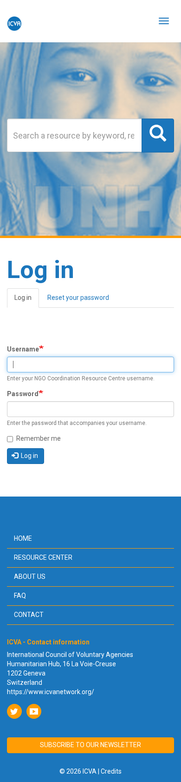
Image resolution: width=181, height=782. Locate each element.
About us (29, 576)
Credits (111, 771)
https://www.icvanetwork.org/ (50, 692)
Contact (29, 614)
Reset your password (78, 297)
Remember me (38, 438)
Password (23, 394)
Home (23, 538)
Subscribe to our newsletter (90, 745)
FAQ (20, 595)
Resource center (43, 557)
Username (23, 349)
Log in (26, 301)
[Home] (14, 21)
